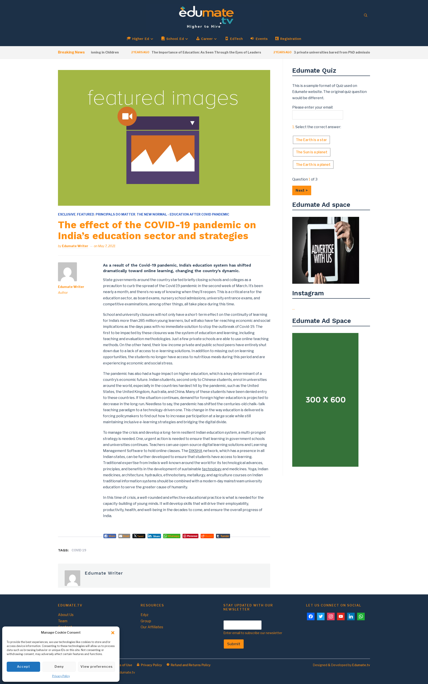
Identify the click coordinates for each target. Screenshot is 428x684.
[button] (113, 633)
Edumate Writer (75, 246)
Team (62, 621)
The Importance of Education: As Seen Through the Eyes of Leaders (194, 52)
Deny (59, 667)
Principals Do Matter (115, 214)
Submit (233, 644)
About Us (66, 615)
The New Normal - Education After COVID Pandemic (183, 214)
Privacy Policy (61, 676)
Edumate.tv (361, 665)
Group (146, 621)
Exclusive (67, 214)
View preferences (96, 667)
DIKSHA (195, 451)
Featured (85, 214)
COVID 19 (79, 550)
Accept (23, 667)
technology (212, 469)
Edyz (144, 615)
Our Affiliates (152, 627)
